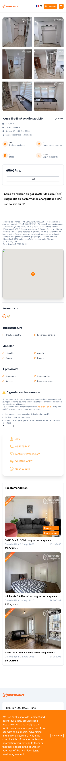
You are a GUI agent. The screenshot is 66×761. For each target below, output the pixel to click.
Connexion (50, 6)
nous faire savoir (45, 407)
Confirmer (57, 735)
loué (33, 178)
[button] (39, 6)
